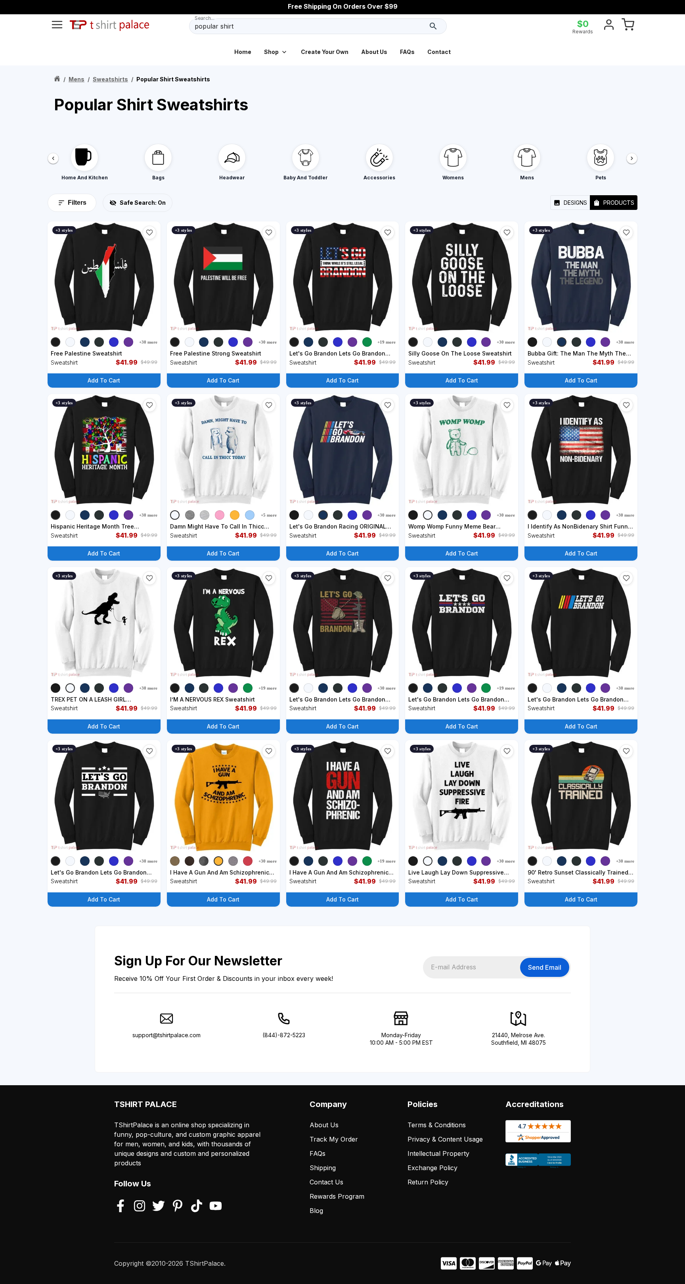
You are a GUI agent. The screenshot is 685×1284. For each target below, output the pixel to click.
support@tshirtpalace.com (166, 1035)
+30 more (148, 342)
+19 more (386, 342)
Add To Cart (104, 380)
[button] (149, 232)
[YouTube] (215, 1206)
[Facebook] (120, 1206)
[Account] (608, 26)
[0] (627, 26)
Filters (77, 202)
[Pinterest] (177, 1206)
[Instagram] (139, 1206)
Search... (204, 18)
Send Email (544, 967)
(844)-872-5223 (283, 1035)
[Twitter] (158, 1206)
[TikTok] (196, 1206)
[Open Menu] (57, 26)
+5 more (269, 515)
